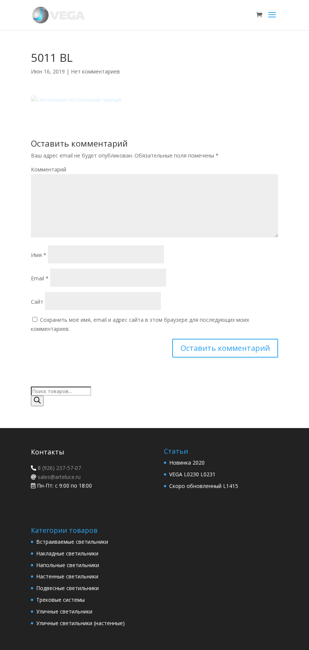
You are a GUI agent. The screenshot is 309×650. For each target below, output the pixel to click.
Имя (38, 254)
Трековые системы (60, 599)
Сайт (37, 301)
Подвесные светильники (67, 588)
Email (40, 278)
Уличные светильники (64, 611)
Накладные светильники (67, 553)
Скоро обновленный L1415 (203, 485)
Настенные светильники (67, 576)
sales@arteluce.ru (58, 476)
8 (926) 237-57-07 (58, 467)
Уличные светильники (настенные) (80, 623)
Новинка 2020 (187, 462)
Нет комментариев (95, 71)
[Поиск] (37, 401)
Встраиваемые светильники (72, 541)
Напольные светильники (67, 565)
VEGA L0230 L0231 (192, 474)
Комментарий (48, 169)
